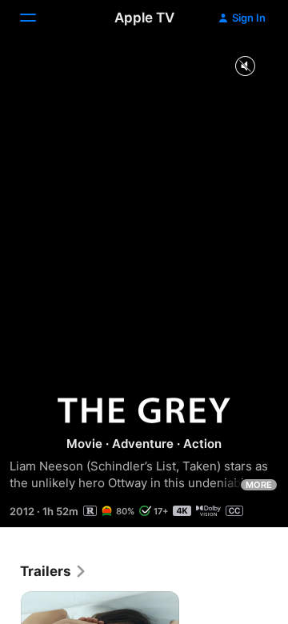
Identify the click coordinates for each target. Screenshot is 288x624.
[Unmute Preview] (245, 66)
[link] (53, 571)
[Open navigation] (37, 17)
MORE (259, 484)
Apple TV (144, 18)
